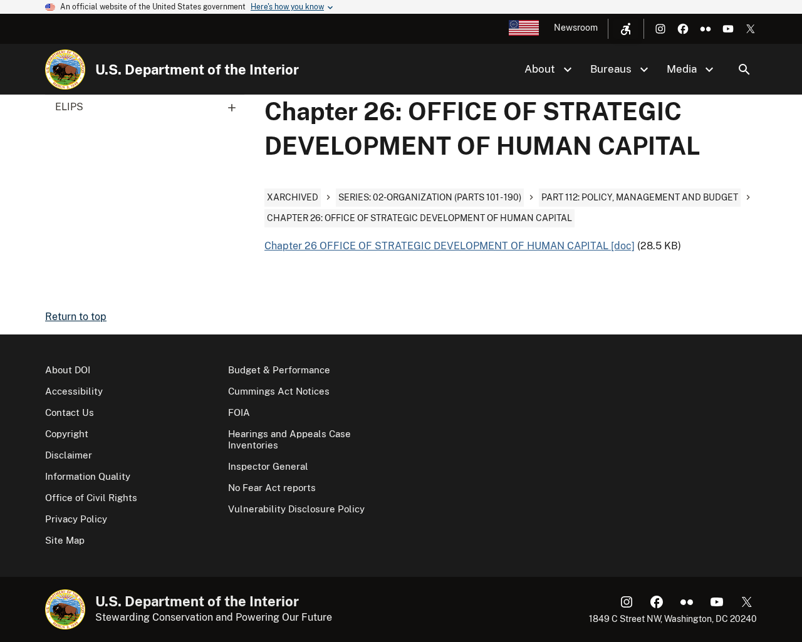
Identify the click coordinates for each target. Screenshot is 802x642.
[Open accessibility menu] (625, 29)
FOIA (239, 412)
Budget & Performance (279, 370)
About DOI (67, 370)
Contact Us (69, 412)
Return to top (76, 317)
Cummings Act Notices (279, 391)
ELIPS (69, 107)
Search (744, 69)
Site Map (65, 540)
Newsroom (576, 27)
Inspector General (268, 466)
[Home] (65, 69)
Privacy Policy (76, 519)
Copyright (66, 433)
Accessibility (74, 391)
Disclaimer (68, 455)
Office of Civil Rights (91, 497)
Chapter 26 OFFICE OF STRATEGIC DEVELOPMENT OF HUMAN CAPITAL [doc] (449, 246)
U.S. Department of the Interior (197, 69)
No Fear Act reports (272, 487)
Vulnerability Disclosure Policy (296, 509)
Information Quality (87, 476)
